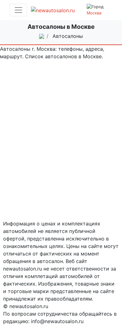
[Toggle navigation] (18, 10)
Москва (94, 13)
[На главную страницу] (56, 10)
